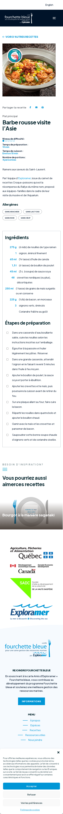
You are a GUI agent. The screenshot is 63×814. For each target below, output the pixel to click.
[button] (58, 752)
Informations (31, 701)
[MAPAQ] (31, 553)
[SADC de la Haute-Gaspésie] (31, 588)
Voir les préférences (31, 802)
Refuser (31, 794)
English (49, 4)
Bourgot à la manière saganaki (28, 515)
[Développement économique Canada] (31, 568)
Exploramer (24, 178)
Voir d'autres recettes (22, 36)
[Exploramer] (31, 612)
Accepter (31, 786)
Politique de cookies (30, 810)
